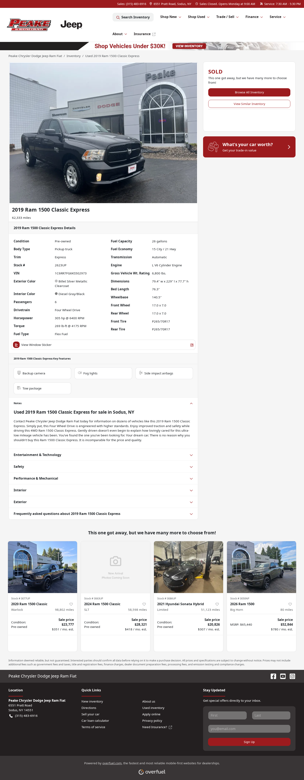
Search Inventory (135, 17)
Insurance (142, 34)
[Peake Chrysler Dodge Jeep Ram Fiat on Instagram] (291, 676)
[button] (171, 4)
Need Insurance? (154, 727)
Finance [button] (252, 16)
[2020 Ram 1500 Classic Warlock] (42, 567)
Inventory (74, 56)
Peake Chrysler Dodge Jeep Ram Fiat (35, 56)
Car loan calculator (95, 720)
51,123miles (210, 609)
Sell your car (90, 714)
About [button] (118, 34)
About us (148, 701)
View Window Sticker (36, 345)
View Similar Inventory (249, 104)
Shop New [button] (168, 16)
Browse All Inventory (249, 92)
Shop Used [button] (196, 16)
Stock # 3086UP (166, 598)
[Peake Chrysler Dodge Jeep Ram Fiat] (58, 25)
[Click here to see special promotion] (152, 46)
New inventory (92, 701)
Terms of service (93, 727)
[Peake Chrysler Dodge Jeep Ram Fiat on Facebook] (271, 676)
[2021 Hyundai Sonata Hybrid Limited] (188, 567)
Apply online (151, 714)
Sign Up (249, 742)
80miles (286, 609)
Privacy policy (152, 720)
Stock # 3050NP (239, 598)
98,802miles (64, 609)
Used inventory (153, 708)
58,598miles (137, 609)
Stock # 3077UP (20, 598)
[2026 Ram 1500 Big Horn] (261, 567)
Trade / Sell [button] (225, 16)
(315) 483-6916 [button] (26, 715)
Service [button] (275, 16)
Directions (88, 708)
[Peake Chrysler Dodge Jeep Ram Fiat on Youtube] (281, 676)
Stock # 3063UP (93, 598)
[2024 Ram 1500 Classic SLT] (115, 567)
